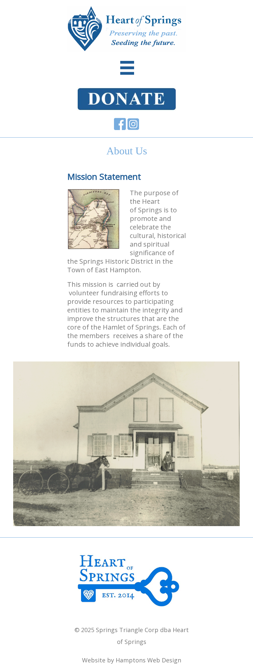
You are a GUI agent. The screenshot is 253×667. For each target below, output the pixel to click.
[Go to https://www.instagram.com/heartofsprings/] (133, 124)
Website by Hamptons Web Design (131, 660)
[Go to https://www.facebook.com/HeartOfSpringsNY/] (119, 124)
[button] (23, 453)
